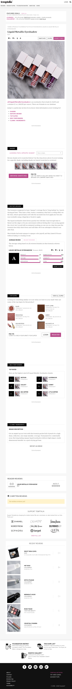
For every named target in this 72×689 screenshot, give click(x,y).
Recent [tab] (29, 240)
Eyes (29, 27)
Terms (8, 683)
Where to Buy (59, 38)
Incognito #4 (49, 323)
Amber (47, 315)
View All (24, 13)
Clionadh (10, 17)
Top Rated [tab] (12, 369)
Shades (13, 111)
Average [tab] (15, 240)
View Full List (36, 536)
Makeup (24, 27)
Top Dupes (14, 116)
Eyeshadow (36, 27)
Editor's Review (16, 114)
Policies (8, 677)
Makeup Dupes (11, 5)
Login (66, 2)
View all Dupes (58, 296)
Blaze (17, 306)
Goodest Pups (54, 677)
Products (16, 27)
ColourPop (11, 19)
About (8, 672)
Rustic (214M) (49, 305)
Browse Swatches (18, 176)
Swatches (32, 5)
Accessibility (10, 685)
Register (56, 335)
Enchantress (20, 323)
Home (9, 27)
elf (8, 34)
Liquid (44, 27)
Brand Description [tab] (16, 429)
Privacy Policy (11, 681)
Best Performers (16, 118)
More (38, 5)
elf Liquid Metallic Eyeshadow (18, 102)
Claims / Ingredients (17, 120)
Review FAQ (9, 679)
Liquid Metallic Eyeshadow (22, 31)
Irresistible (19, 315)
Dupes (50, 38)
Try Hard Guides (55, 675)
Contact (9, 675)
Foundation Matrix (22, 5)
